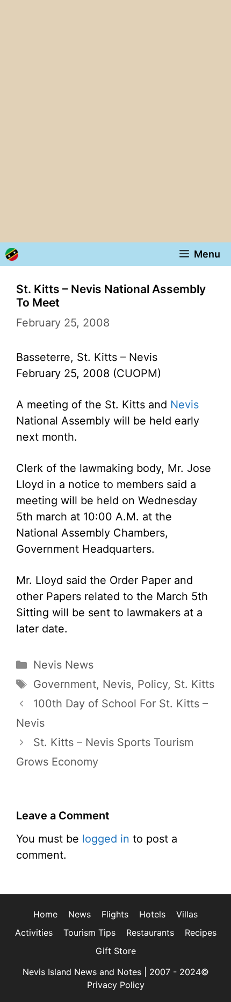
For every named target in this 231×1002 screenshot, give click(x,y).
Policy (153, 684)
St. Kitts (194, 684)
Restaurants (150, 932)
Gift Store (116, 950)
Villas (187, 914)
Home (45, 914)
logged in (105, 838)
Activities (34, 932)
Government (64, 684)
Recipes (200, 932)
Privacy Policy (116, 984)
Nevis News (63, 664)
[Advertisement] (115, 121)
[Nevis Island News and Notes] (11, 254)
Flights (115, 914)
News (79, 914)
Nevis (184, 404)
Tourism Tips (89, 932)
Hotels (152, 914)
